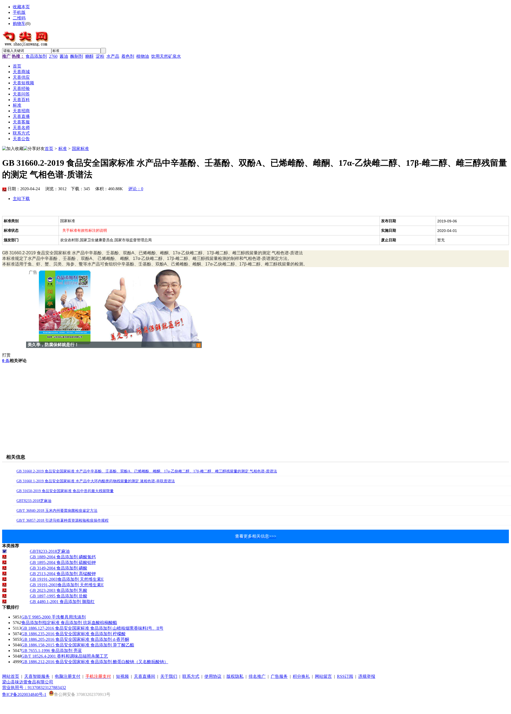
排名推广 (257, 676)
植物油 (142, 56)
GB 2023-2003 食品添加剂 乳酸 (58, 590)
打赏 (6, 355)
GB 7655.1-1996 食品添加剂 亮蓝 (51, 650)
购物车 (19, 23)
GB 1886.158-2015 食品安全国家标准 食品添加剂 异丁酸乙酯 (77, 645)
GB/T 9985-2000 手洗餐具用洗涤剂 (53, 617)
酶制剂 (76, 56)
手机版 (19, 12)
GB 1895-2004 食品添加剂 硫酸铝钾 (63, 562)
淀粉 (100, 56)
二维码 (19, 18)
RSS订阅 (345, 676)
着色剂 (127, 56)
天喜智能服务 (37, 676)
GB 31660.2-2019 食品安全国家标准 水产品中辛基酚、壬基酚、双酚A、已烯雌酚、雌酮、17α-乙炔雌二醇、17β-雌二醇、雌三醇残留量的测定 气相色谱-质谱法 (147, 471)
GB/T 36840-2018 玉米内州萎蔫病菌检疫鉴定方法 (57, 511)
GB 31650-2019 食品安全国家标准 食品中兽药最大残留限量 (65, 491)
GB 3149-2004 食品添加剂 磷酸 (58, 568)
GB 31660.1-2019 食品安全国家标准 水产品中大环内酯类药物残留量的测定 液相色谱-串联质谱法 (96, 481)
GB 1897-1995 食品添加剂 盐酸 (58, 596)
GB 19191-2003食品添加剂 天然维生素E (67, 579)
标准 (62, 148)
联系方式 (190, 676)
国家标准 (80, 148)
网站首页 (10, 676)
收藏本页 (21, 7)
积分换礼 (301, 676)
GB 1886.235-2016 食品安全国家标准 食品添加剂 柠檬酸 (73, 634)
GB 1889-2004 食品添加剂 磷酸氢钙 (63, 557)
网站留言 (323, 676)
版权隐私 (235, 676)
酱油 (64, 56)
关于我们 (168, 676)
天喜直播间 (144, 676)
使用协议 (212, 676)
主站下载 (21, 198)
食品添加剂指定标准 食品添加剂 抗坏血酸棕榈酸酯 (69, 622)
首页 (49, 148)
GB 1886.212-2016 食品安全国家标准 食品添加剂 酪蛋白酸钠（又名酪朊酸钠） (94, 661)
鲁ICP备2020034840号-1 (24, 694)
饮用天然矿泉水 (166, 56)
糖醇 (89, 56)
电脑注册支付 (67, 676)
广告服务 (279, 676)
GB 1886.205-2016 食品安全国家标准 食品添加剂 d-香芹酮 (75, 639)
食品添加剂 (36, 56)
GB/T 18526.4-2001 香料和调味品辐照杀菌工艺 (64, 656)
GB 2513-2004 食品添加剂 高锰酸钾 (63, 573)
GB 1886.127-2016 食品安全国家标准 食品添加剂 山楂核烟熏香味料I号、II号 (92, 628)
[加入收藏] (12, 149)
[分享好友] (34, 149)
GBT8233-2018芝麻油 (34, 501)
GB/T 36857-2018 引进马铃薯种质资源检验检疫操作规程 (63, 520)
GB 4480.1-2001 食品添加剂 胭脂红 (62, 601)
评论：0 (135, 188)
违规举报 (366, 676)
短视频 (122, 676)
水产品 (112, 56)
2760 (53, 56)
